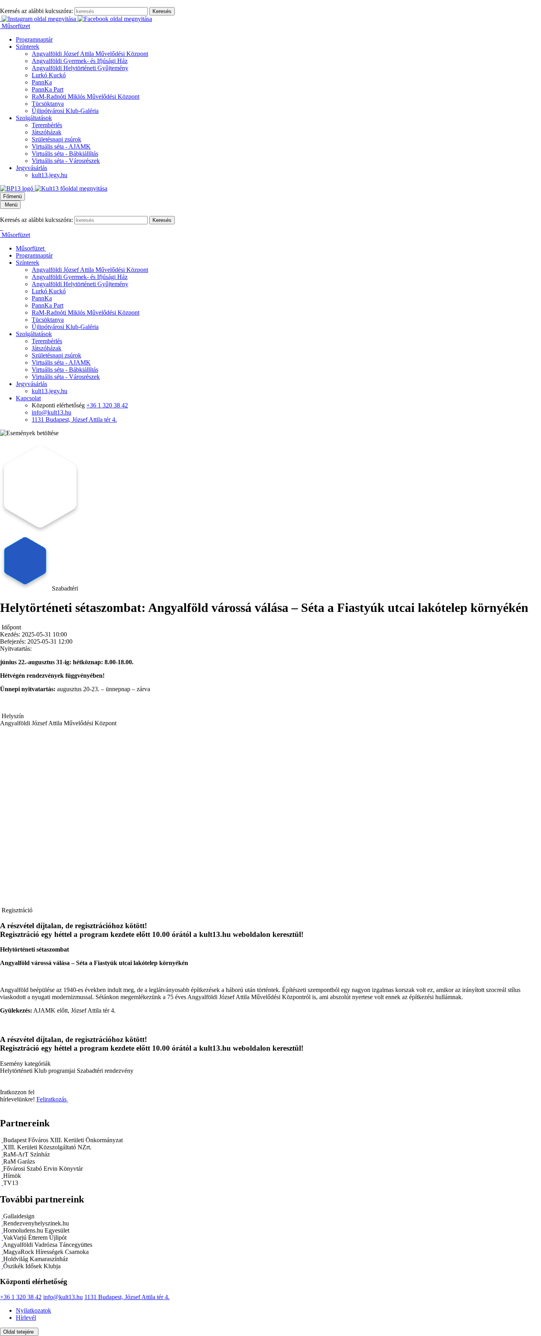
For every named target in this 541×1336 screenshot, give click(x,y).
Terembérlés (47, 125)
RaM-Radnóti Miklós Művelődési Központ (85, 96)
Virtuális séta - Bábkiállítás (65, 153)
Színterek (27, 46)
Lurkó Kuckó (49, 75)
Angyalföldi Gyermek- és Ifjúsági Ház (80, 60)
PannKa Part (47, 89)
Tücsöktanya (48, 103)
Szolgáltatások (34, 118)
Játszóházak (46, 132)
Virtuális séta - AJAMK (61, 146)
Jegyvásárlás (31, 167)
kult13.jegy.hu (49, 175)
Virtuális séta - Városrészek (66, 160)
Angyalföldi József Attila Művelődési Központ (90, 53)
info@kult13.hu (51, 412)
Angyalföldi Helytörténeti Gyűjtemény (80, 68)
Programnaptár (34, 39)
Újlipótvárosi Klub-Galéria (65, 110)
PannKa (42, 82)
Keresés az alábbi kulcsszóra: (36, 11)
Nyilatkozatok (33, 1310)
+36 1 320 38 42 (107, 405)
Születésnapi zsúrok (56, 139)
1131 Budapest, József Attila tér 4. (74, 419)
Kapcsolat (28, 398)
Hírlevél (26, 1317)
